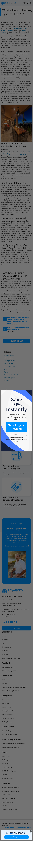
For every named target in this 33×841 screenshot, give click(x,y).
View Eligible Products (16, 427)
